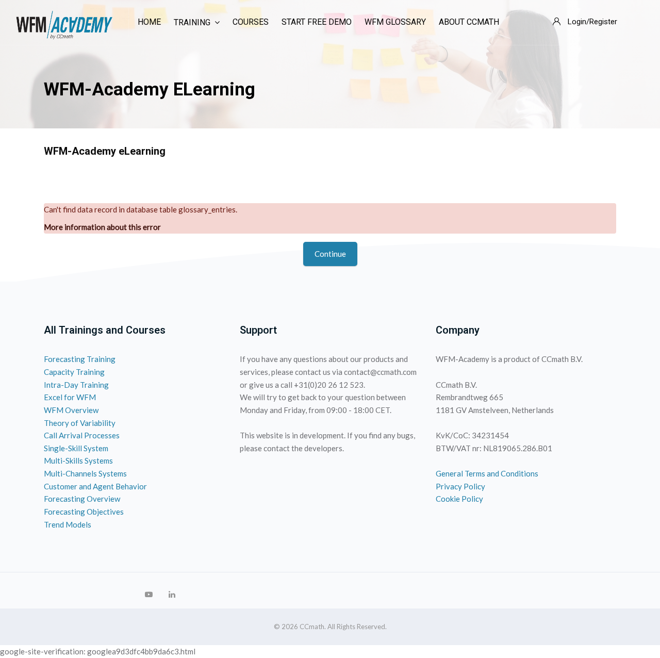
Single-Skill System (76, 448)
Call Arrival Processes (82, 435)
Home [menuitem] (149, 22)
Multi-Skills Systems (78, 460)
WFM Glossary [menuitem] (395, 22)
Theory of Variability (80, 422)
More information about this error (102, 227)
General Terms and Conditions (487, 473)
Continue (330, 253)
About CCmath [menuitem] (469, 22)
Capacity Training (74, 371)
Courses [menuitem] (251, 22)
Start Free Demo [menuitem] (317, 22)
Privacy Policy (460, 486)
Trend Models (67, 524)
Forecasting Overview (82, 498)
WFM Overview (71, 410)
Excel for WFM (70, 397)
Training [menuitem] (192, 22)
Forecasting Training (80, 359)
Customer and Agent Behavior (95, 486)
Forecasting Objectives (84, 511)
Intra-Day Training (76, 384)
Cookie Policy (459, 498)
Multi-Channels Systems (85, 473)
